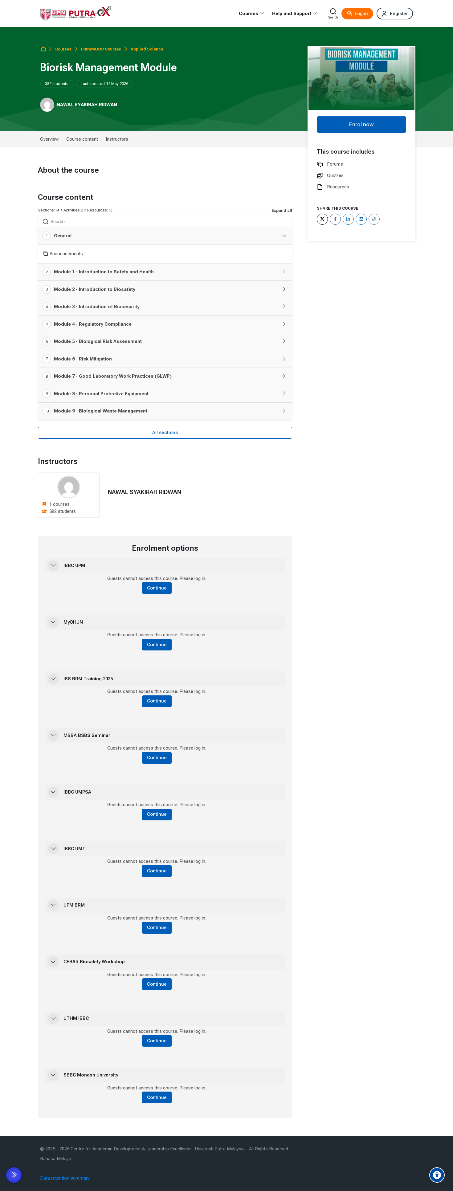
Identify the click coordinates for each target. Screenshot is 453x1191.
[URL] (374, 219)
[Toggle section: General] (284, 236)
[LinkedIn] (348, 219)
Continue (157, 588)
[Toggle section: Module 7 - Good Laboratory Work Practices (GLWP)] (284, 376)
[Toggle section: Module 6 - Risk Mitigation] (284, 359)
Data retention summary (65, 1178)
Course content (82, 139)
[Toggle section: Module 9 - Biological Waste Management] (284, 411)
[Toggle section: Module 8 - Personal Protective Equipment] (284, 393)
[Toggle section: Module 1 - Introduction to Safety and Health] (284, 272)
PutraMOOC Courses (101, 49)
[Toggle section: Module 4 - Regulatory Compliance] (284, 324)
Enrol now (361, 124)
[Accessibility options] (437, 1175)
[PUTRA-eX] (76, 13)
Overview (49, 139)
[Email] (361, 219)
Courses (63, 49)
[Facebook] (335, 219)
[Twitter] (322, 219)
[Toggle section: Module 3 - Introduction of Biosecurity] (284, 306)
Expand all (281, 210)
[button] (53, 565)
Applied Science (147, 49)
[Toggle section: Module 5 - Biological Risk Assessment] (284, 341)
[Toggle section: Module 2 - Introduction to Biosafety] (284, 289)
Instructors (117, 139)
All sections (165, 432)
